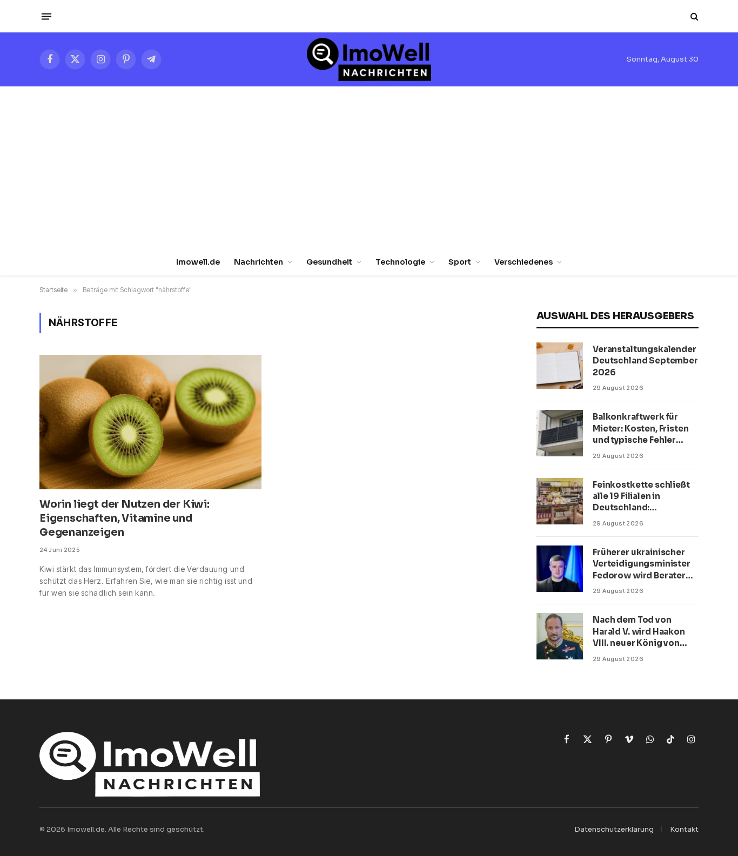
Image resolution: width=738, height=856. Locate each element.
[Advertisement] (369, 167)
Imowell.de (198, 262)
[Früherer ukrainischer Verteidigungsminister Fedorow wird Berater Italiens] (559, 568)
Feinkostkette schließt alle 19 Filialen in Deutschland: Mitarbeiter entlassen (641, 497)
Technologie (400, 262)
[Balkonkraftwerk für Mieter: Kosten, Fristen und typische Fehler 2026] (559, 433)
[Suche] (693, 16)
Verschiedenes (523, 262)
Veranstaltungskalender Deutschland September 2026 (645, 361)
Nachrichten (258, 262)
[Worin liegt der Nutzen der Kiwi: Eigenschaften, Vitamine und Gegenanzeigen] (150, 422)
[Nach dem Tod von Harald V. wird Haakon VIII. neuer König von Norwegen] (559, 636)
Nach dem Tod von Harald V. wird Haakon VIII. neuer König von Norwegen (639, 632)
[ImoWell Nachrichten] (369, 59)
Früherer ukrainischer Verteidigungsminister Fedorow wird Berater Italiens (641, 564)
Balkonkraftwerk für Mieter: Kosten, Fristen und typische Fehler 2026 (641, 429)
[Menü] (46, 16)
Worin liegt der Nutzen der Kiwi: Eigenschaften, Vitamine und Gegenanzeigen (124, 518)
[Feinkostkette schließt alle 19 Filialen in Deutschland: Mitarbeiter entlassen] (559, 501)
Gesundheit (329, 262)
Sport (459, 262)
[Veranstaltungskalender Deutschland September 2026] (559, 365)
